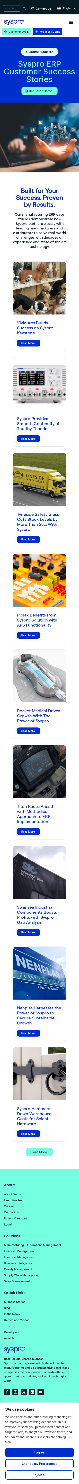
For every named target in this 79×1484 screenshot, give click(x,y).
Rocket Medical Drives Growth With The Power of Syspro (38, 715)
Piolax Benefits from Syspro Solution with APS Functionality (37, 620)
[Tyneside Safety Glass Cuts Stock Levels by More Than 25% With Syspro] (39, 479)
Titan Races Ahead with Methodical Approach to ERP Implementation (35, 814)
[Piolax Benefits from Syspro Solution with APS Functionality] (39, 580)
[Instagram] (15, 1392)
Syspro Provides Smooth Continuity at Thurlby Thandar (38, 423)
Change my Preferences (39, 1463)
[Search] (23, 8)
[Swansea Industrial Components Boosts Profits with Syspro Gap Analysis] (39, 872)
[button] (71, 22)
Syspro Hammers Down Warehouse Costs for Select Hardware (34, 1116)
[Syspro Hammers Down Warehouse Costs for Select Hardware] (39, 1073)
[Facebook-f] (7, 1392)
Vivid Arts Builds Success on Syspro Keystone (35, 327)
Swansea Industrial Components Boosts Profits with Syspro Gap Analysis (37, 914)
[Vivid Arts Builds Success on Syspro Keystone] (39, 288)
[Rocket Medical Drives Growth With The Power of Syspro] (39, 676)
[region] (39, 1443)
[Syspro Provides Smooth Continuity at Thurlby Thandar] (39, 383)
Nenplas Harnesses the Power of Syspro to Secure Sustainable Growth (39, 1015)
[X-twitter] (24, 1392)
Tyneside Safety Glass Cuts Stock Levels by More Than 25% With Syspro (38, 522)
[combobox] (12, 8)
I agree (39, 1452)
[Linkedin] (32, 1392)
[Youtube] (40, 1392)
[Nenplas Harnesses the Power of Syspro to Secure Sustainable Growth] (39, 973)
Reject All (39, 1475)
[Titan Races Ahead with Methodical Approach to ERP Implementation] (39, 771)
